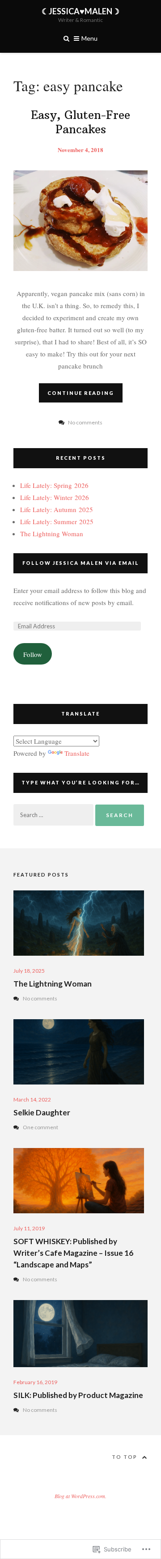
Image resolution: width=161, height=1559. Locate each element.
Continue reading (80, 393)
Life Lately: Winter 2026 (54, 497)
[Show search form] (66, 38)
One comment (40, 1127)
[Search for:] (54, 814)
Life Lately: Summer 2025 (56, 521)
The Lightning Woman (51, 533)
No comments (40, 998)
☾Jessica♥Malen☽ (80, 11)
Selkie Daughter (41, 1112)
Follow (32, 654)
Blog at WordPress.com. (80, 1496)
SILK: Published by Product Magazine (78, 1395)
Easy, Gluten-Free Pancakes (80, 122)
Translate (76, 753)
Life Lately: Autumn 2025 (56, 509)
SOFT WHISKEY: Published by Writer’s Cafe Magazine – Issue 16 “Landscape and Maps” (73, 1253)
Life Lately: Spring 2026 (54, 485)
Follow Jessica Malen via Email (80, 563)
